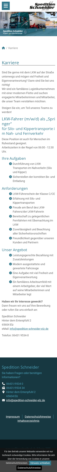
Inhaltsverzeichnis (28, 420)
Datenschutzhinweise (29, 467)
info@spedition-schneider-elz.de (29, 328)
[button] (48, 24)
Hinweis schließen (40, 463)
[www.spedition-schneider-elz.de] (42, 5)
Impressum (13, 416)
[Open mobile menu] (6, 5)
